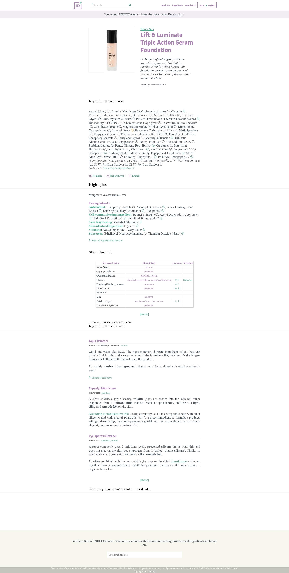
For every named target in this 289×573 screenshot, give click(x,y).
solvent (149, 267)
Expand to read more (102, 377)
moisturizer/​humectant (161, 279)
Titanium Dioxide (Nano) (179, 119)
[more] (144, 314)
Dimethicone (141, 115)
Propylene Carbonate (148, 130)
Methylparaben (188, 130)
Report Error (117, 175)
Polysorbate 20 (182, 149)
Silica (170, 130)
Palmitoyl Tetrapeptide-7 (174, 157)
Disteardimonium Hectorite (179, 123)
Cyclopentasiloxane (153, 111)
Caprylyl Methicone (123, 111)
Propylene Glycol (105, 134)
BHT (116, 157)
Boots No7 (147, 29)
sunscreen (149, 284)
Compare (97, 175)
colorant (149, 296)
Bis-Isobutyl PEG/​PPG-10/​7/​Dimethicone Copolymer (123, 123)
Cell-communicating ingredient (110, 214)
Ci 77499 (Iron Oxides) (144, 164)
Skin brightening (100, 222)
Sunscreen (96, 233)
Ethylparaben (126, 142)
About (152, 571)
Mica (173, 115)
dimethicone (179, 461)
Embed (136, 175)
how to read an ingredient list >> (119, 167)
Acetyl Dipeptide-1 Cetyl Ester (161, 153)
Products (166, 5)
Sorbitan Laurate (99, 145)
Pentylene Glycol (129, 138)
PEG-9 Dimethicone (149, 119)
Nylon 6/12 (101, 292)
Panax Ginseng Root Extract (133, 145)
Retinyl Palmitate (150, 142)
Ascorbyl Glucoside (157, 138)
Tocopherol (96, 153)
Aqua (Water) (97, 111)
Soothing (95, 229)
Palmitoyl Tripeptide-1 (138, 157)
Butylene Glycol (104, 301)
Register (211, 5)
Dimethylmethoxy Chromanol (126, 149)
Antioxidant (97, 207)
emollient (149, 271)
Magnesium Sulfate (135, 126)
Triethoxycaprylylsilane (136, 134)
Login (202, 5)
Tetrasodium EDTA (178, 142)
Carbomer (162, 145)
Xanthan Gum (159, 149)
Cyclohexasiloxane (106, 126)
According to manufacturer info (109, 414)
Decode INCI (190, 5)
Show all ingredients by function (107, 240)
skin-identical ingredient (138, 279)
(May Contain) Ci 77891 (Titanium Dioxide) (136, 160)
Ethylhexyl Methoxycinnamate (108, 115)
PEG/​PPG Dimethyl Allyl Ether (175, 134)
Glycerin (176, 111)
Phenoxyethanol (162, 126)
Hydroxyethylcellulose (122, 153)
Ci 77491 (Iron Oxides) (109, 164)
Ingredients (177, 5)
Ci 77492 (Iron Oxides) (185, 160)
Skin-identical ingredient (106, 226)
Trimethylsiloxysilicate (116, 119)
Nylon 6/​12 (161, 115)
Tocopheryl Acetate (101, 138)
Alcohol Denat (121, 130)
